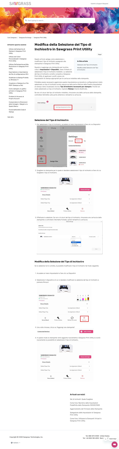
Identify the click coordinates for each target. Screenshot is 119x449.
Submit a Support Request (99, 3)
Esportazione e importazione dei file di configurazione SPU (18, 73)
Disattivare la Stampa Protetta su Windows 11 (18, 79)
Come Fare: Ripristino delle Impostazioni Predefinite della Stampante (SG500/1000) (85, 404)
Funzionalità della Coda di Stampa (17, 111)
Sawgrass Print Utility (40, 37)
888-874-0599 (94, 436)
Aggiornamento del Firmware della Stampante (86, 409)
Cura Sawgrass (12, 37)
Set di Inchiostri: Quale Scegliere (81, 399)
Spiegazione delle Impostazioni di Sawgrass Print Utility (85, 414)
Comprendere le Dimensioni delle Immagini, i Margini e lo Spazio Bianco (18, 104)
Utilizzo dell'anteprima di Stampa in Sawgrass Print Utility (17, 51)
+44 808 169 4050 (92, 438)
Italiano (16, 443)
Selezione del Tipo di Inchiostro (87, 65)
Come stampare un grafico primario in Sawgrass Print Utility (17, 91)
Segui (99, 54)
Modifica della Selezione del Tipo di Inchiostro (87, 69)
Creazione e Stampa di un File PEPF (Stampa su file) (19, 84)
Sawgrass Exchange (25, 37)
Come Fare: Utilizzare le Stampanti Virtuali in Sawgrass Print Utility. (85, 420)
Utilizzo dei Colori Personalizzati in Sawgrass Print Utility (17, 59)
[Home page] (20, 4)
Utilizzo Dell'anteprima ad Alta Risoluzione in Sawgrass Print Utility (18, 66)
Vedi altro (10, 117)
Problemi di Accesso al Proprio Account (16, 98)
